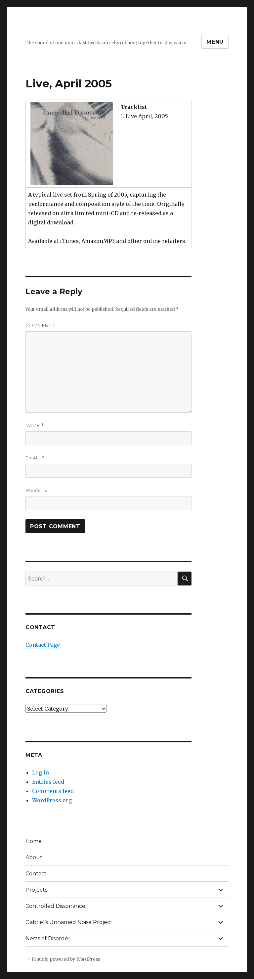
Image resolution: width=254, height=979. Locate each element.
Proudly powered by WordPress (65, 959)
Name (34, 425)
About (33, 857)
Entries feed (48, 781)
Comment (40, 325)
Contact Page (42, 644)
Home (33, 841)
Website (36, 490)
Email (34, 458)
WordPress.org (52, 800)
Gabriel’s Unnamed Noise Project (68, 922)
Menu (215, 42)
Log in (40, 772)
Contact (36, 873)
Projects (36, 890)
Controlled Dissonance (55, 906)
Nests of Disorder (47, 938)
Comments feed (53, 791)
